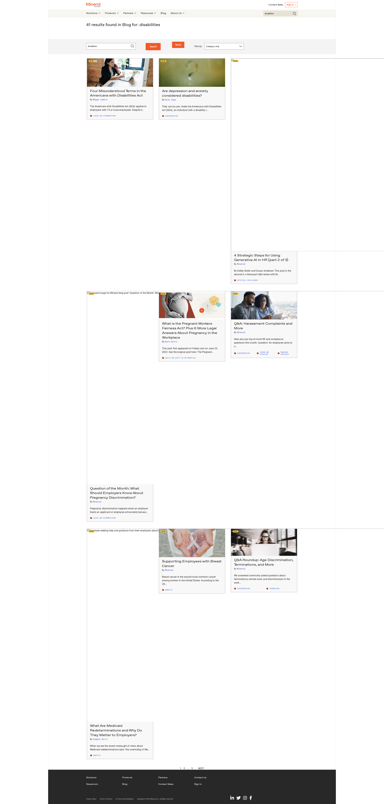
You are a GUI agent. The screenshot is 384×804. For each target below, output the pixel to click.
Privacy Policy (91, 799)
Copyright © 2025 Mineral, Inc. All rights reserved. (155, 799)
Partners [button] (128, 13)
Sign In (290, 4)
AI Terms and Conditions (125, 799)
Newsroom (92, 784)
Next (201, 768)
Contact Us (200, 777)
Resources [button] (147, 13)
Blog (163, 13)
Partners (163, 777)
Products (127, 777)
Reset (178, 44)
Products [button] (110, 13)
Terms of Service (106, 799)
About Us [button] (176, 13)
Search (153, 46)
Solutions (91, 777)
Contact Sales (275, 4)
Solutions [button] (91, 13)
